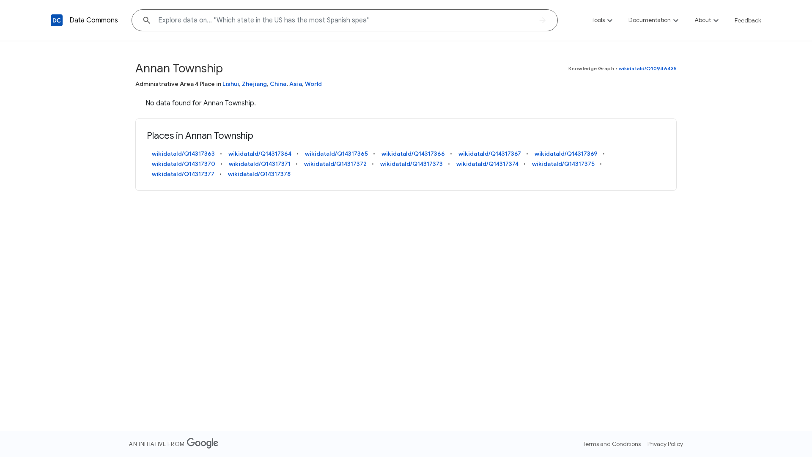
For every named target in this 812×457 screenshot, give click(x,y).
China (278, 84)
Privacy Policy (665, 444)
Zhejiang (254, 84)
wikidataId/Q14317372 (335, 164)
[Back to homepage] (57, 20)
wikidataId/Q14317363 (183, 153)
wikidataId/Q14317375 (563, 164)
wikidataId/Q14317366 (413, 153)
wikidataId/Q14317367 (489, 153)
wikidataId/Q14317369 (566, 153)
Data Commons (93, 20)
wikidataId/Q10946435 (648, 68)
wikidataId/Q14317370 (183, 164)
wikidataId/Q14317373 (411, 164)
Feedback (748, 20)
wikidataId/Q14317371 (260, 164)
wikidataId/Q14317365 (336, 153)
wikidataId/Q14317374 (487, 164)
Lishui (230, 84)
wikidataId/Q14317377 (183, 174)
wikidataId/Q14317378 (259, 174)
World (313, 84)
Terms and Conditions (612, 444)
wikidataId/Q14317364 (259, 153)
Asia (295, 84)
